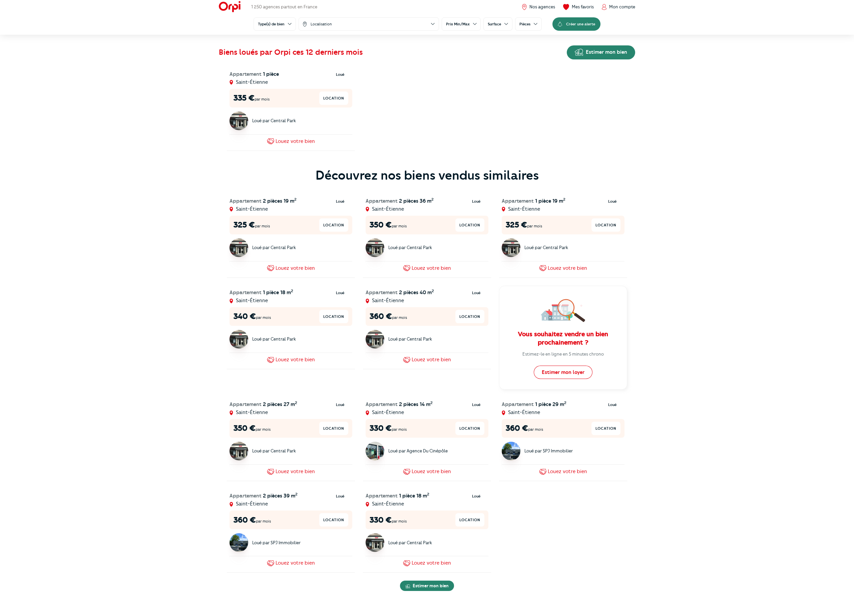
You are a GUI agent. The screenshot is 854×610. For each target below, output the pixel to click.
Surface (494, 24)
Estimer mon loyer (563, 372)
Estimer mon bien (605, 52)
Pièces (524, 24)
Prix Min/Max (458, 24)
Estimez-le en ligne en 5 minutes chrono (563, 354)
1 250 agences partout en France (284, 6)
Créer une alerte (580, 24)
